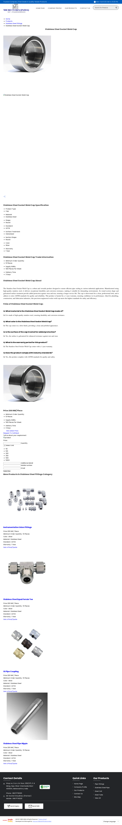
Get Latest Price (12, 431)
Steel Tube (99, 795)
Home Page (40, 8)
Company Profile (55, 8)
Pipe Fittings (99, 784)
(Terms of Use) (42, 819)
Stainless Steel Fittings (14, 23)
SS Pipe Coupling (11, 671)
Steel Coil (98, 791)
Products (9, 21)
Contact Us (85, 8)
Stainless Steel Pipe (102, 788)
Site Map (77, 797)
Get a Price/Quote (10, 547)
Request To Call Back (11, 433)
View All (98, 798)
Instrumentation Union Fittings (17, 527)
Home (8, 19)
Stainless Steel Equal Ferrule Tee (18, 599)
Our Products (71, 8)
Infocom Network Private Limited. (42, 821)
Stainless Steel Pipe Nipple (15, 743)
